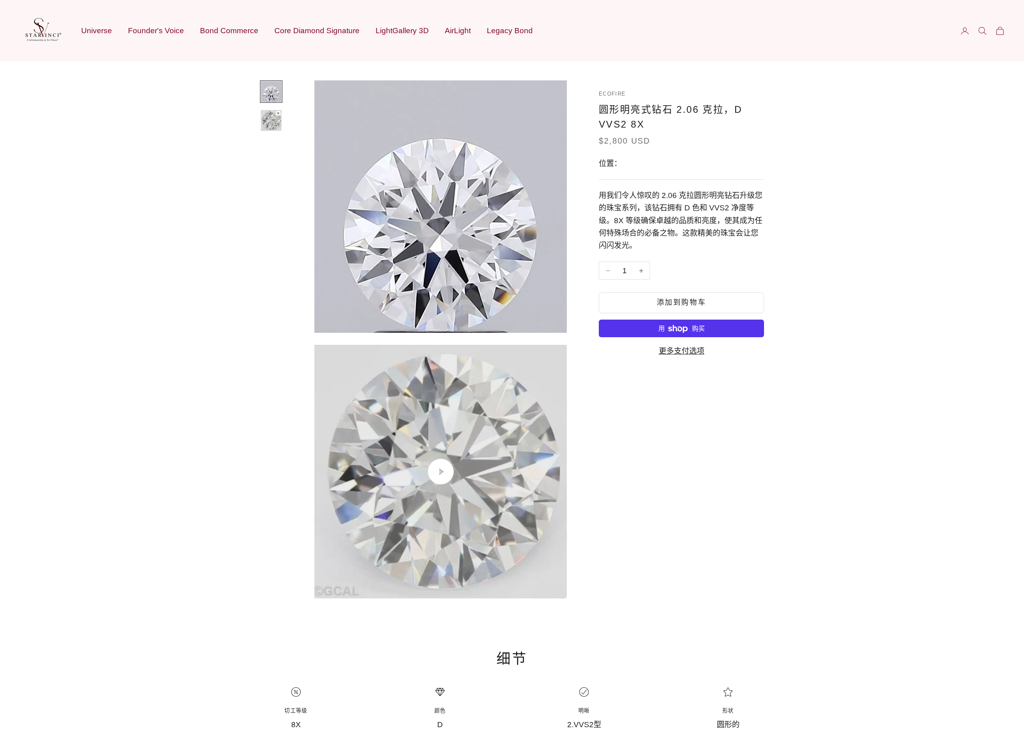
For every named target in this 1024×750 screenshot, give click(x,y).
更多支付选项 (681, 351)
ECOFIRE (612, 94)
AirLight (458, 30)
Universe (96, 30)
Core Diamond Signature (317, 30)
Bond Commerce (229, 30)
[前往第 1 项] (271, 91)
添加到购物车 (681, 303)
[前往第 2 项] (271, 120)
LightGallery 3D (402, 30)
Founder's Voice (156, 30)
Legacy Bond (510, 30)
